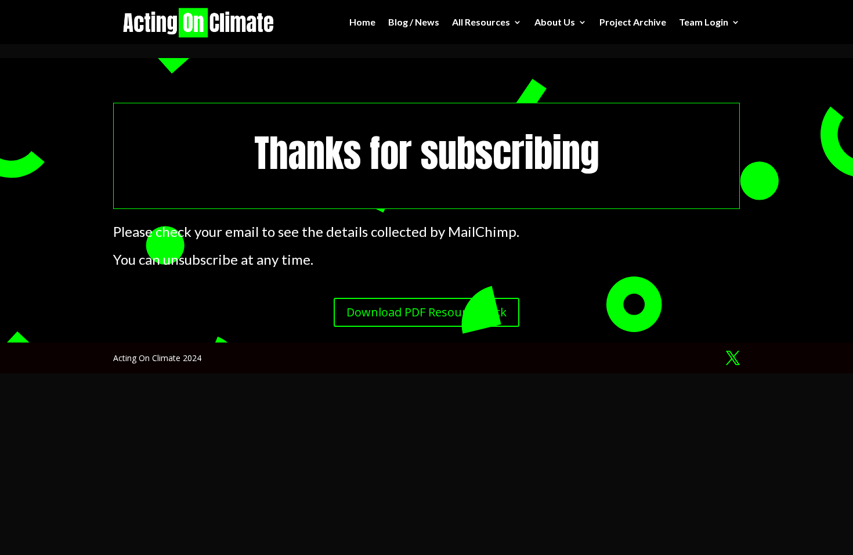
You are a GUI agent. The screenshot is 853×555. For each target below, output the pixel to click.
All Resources (481, 21)
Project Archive (632, 21)
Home (362, 21)
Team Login (703, 21)
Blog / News (413, 21)
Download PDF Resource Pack (426, 312)
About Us (554, 21)
